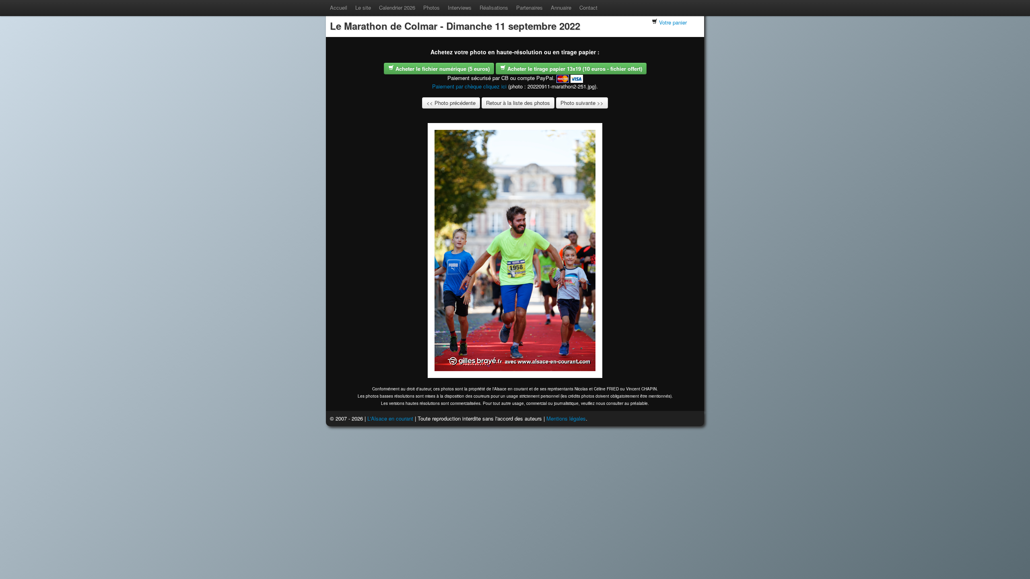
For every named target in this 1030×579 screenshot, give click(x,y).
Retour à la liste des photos (518, 103)
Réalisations (494, 7)
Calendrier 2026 (397, 7)
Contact (588, 7)
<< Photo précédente (451, 103)
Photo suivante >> (582, 103)
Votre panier (673, 22)
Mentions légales (566, 418)
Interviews (460, 7)
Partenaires (529, 7)
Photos (431, 7)
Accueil (338, 7)
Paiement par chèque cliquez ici (469, 86)
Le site (363, 7)
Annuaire (561, 7)
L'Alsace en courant (390, 418)
